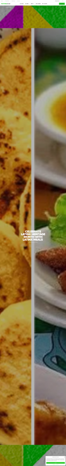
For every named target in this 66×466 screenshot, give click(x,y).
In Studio (22, 3)
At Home (26, 3)
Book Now (62, 3)
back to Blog (8, 7)
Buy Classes (44, 3)
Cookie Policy (54, 464)
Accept (55, 462)
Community (30, 242)
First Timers (38, 3)
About (32, 3)
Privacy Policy (57, 464)
